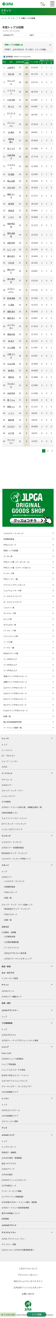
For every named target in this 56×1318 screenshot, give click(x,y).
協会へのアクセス (9, 1163)
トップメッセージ (9, 1146)
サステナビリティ (9, 1232)
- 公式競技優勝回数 (11, 942)
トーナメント (7, 750)
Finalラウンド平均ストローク (15, 710)
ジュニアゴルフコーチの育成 (13, 1069)
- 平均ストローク (10, 892)
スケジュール (7, 779)
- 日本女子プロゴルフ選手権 (14, 953)
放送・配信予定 (8, 972)
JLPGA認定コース (9, 1185)
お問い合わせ (28, 1293)
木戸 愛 (11, 433)
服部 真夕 (11, 318)
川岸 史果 (11, 100)
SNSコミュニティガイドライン (28, 1281)
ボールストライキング (12, 602)
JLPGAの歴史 (7, 1174)
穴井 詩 (11, 262)
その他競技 (6, 801)
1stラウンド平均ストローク (14, 687)
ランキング (6, 835)
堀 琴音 (11, 203)
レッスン (5, 1098)
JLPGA (4, 766)
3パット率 (7, 619)
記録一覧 (7, 716)
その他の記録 (9, 1314)
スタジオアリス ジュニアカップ (14, 1081)
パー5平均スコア (10, 670)
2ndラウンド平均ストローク (15, 693)
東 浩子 (11, 341)
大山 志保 (11, 363)
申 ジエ (11, 106)
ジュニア (5, 1047)
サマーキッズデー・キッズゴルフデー (17, 1086)
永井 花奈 (11, 187)
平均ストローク (9, 545)
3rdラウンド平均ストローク (14, 699)
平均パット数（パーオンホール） (17, 562)
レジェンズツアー (9, 796)
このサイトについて (28, 1268)
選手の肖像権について (11, 1213)
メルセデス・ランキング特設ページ (16, 858)
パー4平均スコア (10, 664)
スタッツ (14, 18)
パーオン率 (8, 556)
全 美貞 (11, 132)
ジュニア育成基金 (9, 1064)
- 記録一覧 (7, 897)
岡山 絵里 (11, 181)
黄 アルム (11, 400)
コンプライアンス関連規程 (12, 1196)
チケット (5, 984)
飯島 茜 (11, 420)
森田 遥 (11, 210)
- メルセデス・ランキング (13, 881)
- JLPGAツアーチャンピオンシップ (17, 958)
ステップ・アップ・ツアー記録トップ (17, 904)
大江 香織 (11, 347)
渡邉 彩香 (11, 334)
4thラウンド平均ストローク (14, 705)
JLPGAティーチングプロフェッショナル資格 (20, 1040)
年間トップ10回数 (10, 550)
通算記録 (5, 926)
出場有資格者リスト (10, 812)
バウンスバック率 (10, 636)
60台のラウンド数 (10, 653)
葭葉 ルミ (11, 406)
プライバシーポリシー (28, 1274)
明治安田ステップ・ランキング (14, 853)
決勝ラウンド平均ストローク (15, 682)
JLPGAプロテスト (9, 1035)
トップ (4, 744)
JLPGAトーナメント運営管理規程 (15, 1207)
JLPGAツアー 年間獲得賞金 (13, 847)
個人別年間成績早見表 (12, 722)
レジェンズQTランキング (12, 829)
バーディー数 (8, 647)
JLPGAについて (8, 1135)
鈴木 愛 (11, 74)
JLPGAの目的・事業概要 (12, 1158)
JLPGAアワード (8, 1169)
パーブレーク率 (9, 630)
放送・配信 (6, 966)
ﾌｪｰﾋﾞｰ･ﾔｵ (11, 249)
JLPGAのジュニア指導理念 (12, 1058)
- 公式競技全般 (9, 936)
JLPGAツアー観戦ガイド (12, 996)
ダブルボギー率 (9, 624)
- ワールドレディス (11, 947)
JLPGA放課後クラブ (10, 1092)
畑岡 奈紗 (11, 311)
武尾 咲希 (11, 243)
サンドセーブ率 (9, 613)
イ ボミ (11, 217)
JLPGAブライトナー (10, 1010)
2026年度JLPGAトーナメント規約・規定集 (19, 1202)
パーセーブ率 (8, 573)
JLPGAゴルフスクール (11, 1110)
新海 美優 (11, 298)
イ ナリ (11, 413)
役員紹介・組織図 (9, 1152)
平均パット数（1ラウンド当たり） (17, 567)
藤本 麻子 (11, 256)
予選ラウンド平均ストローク (15, 676)
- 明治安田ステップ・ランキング (16, 909)
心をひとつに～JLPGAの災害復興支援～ (18, 1249)
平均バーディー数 (10, 579)
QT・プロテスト (8, 755)
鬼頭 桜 (11, 377)
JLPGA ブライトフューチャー (14, 1238)
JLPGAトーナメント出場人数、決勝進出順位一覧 (22, 807)
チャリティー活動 (9, 1244)
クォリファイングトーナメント (14, 818)
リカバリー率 (8, 607)
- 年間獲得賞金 (9, 886)
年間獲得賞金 (8, 539)
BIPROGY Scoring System (22, 56)
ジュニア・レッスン (10, 761)
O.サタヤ (11, 426)
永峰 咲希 (11, 393)
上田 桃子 (11, 67)
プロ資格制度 (7, 1023)
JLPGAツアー (7, 785)
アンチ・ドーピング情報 (11, 1191)
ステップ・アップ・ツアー (12, 790)
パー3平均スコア (10, 659)
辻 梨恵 (11, 304)
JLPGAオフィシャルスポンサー (14, 1180)
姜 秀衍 (11, 370)
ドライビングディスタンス (14, 585)
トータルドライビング (12, 596)
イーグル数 (8, 642)
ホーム (4, 18)
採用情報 (5, 1218)
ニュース (5, 738)
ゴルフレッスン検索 (10, 1121)
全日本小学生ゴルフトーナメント (15, 1075)
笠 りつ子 (11, 148)
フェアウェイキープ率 (12, 590)
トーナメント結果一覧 (12, 727)
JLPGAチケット (8, 991)
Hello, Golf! (6, 1053)
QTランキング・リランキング (14, 823)
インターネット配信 (10, 978)
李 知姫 (11, 174)
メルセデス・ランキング (13, 533)
